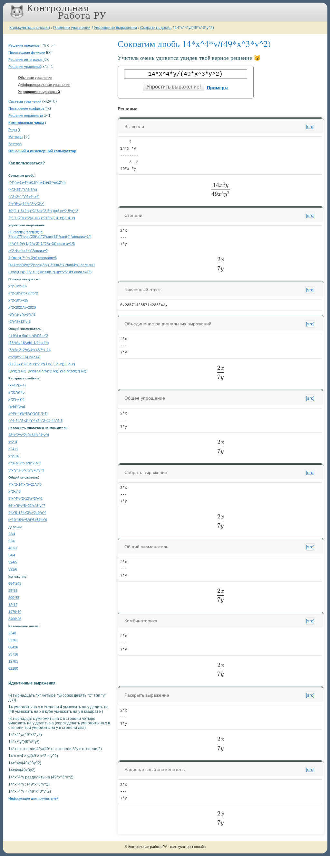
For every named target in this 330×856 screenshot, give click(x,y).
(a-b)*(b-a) (16, 406)
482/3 (12, 548)
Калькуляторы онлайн (29, 27)
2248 (12, 633)
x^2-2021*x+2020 (22, 307)
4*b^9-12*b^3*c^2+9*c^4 (27, 513)
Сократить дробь (155, 27)
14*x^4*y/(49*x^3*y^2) (194, 27)
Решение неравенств (25, 115)
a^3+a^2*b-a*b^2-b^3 (24, 463)
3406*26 (14, 619)
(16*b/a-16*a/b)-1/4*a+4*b (28, 343)
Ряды (12, 130)
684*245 (14, 583)
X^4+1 (13, 449)
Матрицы (15, 137)
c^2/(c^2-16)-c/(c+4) (24, 357)
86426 (13, 647)
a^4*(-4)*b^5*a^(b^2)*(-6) (28, 413)
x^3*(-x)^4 (16, 399)
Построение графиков (26, 108)
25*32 (12, 590)
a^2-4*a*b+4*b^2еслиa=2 (28, 251)
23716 (13, 654)
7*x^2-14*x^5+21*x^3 (25, 484)
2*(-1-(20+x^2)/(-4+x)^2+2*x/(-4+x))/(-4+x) (41, 218)
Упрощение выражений (115, 27)
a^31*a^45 (16, 392)
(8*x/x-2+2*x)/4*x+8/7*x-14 (29, 350)
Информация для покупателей (33, 798)
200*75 (13, 598)
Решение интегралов (25, 59)
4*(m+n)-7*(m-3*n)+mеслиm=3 (32, 258)
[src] (310, 126)
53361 (13, 640)
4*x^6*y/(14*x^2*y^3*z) (26, 204)
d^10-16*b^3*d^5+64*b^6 (27, 520)
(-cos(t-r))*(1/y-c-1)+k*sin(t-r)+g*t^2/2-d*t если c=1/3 (50, 272)
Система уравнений (24, 101)
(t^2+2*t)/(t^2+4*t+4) (24, 197)
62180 (13, 668)
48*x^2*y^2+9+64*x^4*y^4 (28, 435)
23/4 (11, 534)
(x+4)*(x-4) (17, 385)
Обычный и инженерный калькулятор (42, 151)
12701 (13, 661)
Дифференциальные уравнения (44, 85)
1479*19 (14, 612)
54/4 (11, 555)
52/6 (11, 541)
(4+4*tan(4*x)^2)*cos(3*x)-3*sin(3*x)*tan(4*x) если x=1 (51, 265)
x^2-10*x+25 (18, 300)
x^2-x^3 (14, 491)
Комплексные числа (26, 123)
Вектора (15, 144)
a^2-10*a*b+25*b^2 (23, 293)
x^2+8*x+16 (17, 286)
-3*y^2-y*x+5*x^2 (21, 314)
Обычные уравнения (35, 77)
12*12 (12, 605)
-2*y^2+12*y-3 (19, 321)
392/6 (12, 569)
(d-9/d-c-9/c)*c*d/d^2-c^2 (28, 336)
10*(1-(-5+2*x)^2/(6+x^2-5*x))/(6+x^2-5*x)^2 (43, 211)
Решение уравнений (72, 27)
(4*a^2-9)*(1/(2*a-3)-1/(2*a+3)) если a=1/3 (41, 244)
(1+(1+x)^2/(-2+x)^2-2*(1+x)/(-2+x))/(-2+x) (41, 364)
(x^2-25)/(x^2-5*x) (22, 189)
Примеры (217, 87)
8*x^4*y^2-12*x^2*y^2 (25, 498)
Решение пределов (24, 45)
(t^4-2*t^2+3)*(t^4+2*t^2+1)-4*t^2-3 (35, 421)
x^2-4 (12, 442)
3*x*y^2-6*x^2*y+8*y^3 (26, 470)
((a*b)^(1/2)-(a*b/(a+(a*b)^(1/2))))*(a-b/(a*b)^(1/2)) (48, 371)
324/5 (12, 562)
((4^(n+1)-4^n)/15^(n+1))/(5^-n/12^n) (37, 182)
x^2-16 (13, 456)
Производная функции (26, 52)
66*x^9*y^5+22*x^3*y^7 (26, 505)
